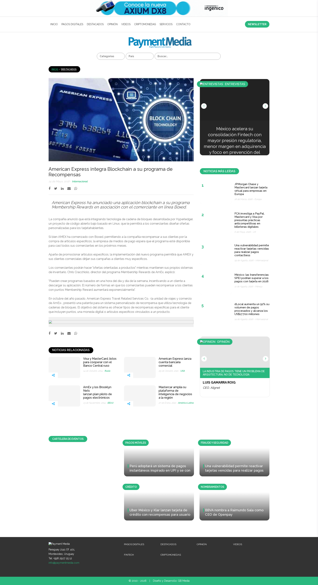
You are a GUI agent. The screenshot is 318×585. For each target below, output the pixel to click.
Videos (125, 24)
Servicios (166, 24)
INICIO (54, 24)
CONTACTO (183, 24)
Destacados (95, 24)
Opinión (112, 24)
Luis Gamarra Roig (219, 382)
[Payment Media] (160, 38)
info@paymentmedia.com (64, 562)
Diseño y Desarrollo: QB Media (171, 580)
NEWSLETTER (257, 24)
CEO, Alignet (211, 387)
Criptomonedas (145, 24)
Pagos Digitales (72, 24)
